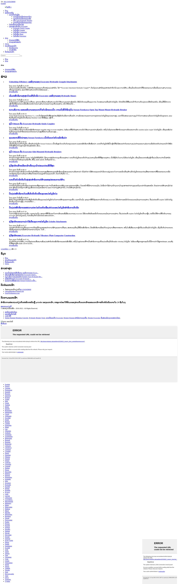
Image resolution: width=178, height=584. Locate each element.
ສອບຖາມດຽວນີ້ (6, 306)
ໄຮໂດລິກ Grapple (19, 30)
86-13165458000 (9, 2)
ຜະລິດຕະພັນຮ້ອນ (11, 312)
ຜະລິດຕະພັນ (9, 13)
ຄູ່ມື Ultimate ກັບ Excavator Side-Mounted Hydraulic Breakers (35, 152)
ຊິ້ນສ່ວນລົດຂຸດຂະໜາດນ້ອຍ (110, 318)
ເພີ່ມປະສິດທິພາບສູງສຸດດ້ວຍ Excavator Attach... (21, 275)
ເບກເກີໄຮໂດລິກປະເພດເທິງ (22, 18)
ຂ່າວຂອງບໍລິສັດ (14, 40)
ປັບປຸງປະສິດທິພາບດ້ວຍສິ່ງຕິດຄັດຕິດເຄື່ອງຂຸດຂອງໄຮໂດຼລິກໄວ (33, 194)
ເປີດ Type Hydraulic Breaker (22, 20)
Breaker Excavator (94, 318)
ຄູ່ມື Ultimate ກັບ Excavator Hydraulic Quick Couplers (32, 124)
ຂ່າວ (6, 38)
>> (10, 249)
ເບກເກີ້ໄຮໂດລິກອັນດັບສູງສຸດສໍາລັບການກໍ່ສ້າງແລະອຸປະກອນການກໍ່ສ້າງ (36, 179)
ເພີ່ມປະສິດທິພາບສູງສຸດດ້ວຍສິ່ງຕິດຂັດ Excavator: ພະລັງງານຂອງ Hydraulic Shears (42, 96)
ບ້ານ (6, 11)
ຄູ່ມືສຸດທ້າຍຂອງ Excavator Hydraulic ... (18, 279)
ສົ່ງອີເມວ (4, 323)
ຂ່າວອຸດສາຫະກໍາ (15, 42)
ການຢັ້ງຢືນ (12, 50)
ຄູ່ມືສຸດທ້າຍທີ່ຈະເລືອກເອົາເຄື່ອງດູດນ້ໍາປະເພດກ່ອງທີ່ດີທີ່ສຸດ (31, 166)
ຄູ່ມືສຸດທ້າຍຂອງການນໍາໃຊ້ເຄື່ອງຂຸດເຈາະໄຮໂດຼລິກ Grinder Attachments (38, 221)
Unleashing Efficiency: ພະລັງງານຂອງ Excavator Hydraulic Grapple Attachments (43, 82)
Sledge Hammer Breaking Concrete (16, 318)
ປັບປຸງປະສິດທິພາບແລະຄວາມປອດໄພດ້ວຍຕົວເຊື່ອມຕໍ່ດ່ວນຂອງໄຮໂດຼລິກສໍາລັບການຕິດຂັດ (44, 207)
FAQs (7, 44)
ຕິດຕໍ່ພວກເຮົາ (9, 52)
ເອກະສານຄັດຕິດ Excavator (18, 26)
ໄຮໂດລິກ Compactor (20, 32)
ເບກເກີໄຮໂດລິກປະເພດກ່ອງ (22, 22)
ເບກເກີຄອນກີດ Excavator (54, 318)
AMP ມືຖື (8, 316)
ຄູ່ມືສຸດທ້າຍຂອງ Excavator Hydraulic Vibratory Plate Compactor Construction (42, 235)
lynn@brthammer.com (12, 293)
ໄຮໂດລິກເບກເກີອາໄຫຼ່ (16, 24)
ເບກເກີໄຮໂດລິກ (14, 15)
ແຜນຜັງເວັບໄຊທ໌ (10, 314)
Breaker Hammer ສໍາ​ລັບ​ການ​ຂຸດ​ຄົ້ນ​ (75, 318)
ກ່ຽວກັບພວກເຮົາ (10, 46)
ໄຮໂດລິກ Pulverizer (19, 36)
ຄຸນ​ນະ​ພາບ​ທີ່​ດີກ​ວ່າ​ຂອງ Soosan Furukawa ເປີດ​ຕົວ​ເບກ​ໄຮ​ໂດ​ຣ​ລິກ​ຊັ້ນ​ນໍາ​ (38, 138)
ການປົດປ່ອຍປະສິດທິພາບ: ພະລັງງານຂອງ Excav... (21, 273)
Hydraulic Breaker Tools (37, 318)
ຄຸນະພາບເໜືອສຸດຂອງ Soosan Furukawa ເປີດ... (20, 281)
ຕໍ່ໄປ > (7, 249)
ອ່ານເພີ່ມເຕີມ (13, 92)
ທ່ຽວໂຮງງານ (13, 48)
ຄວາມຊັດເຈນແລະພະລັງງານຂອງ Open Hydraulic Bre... (23, 277)
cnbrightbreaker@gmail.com (14, 291)
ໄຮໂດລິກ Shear (18, 34)
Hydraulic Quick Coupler (21, 28)
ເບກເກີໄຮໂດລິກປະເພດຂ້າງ (22, 17)
